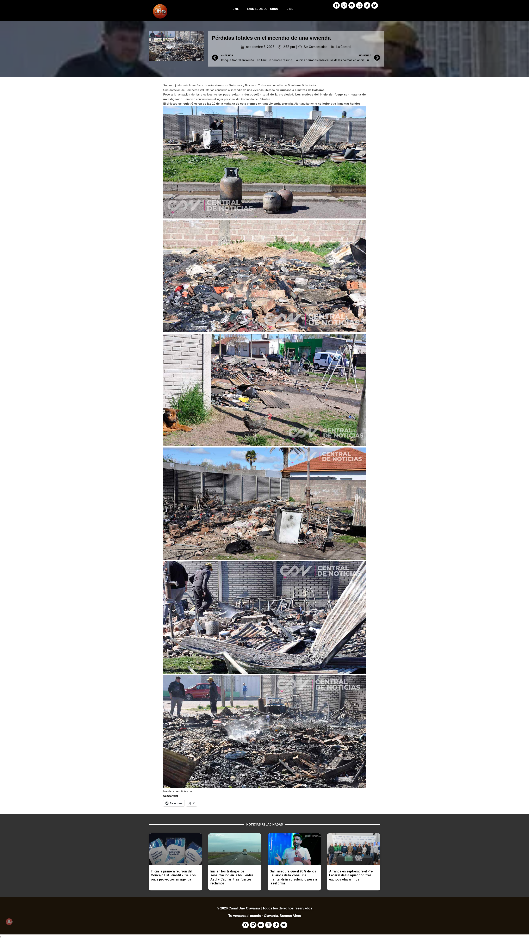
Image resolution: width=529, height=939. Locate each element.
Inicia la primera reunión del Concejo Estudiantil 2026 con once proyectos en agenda (173, 875)
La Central (343, 47)
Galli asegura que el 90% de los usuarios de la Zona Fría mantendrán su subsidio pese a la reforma (293, 877)
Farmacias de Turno (262, 9)
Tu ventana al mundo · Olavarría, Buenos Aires (264, 916)
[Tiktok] (367, 5)
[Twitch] (344, 5)
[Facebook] (336, 5)
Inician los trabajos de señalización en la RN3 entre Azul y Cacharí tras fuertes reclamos (231, 877)
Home (234, 9)
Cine (289, 9)
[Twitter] (374, 5)
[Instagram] (359, 5)
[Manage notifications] (9, 921)
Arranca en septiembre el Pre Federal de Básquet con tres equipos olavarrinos (351, 875)
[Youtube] (351, 5)
